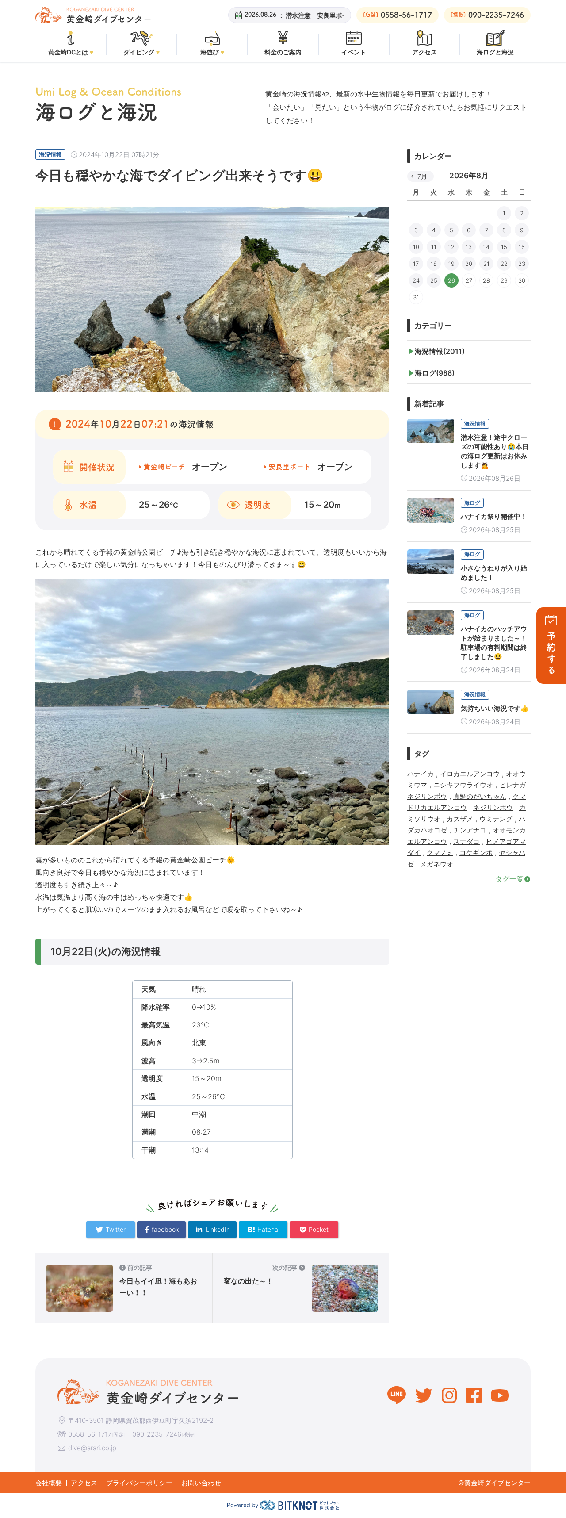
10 (416, 246)
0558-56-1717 (89, 1434)
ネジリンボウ (493, 807)
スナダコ (466, 841)
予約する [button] (551, 653)
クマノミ (440, 852)
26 (451, 280)
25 (433, 280)
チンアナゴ (469, 830)
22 (504, 263)
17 (416, 263)
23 (521, 263)
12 (451, 246)
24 (416, 280)
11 (433, 246)
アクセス (84, 1483)
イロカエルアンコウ (470, 774)
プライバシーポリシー (139, 1483)
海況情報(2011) (440, 351)
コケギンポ (476, 852)
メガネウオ (436, 864)
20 (468, 263)
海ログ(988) (435, 372)
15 (504, 246)
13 (469, 246)
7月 (422, 176)
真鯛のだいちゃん (479, 796)
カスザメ (460, 819)
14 (486, 246)
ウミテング (495, 819)
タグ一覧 (509, 878)
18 (434, 263)
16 (522, 246)
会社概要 (48, 1483)
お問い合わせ (201, 1483)
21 (486, 263)
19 (451, 263)
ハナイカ (420, 774)
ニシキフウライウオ (463, 785)
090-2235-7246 (156, 1434)
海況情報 (50, 154)
